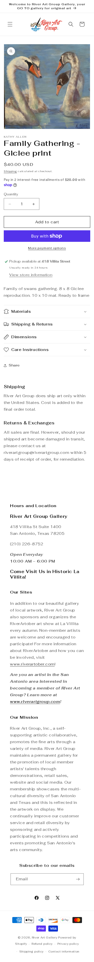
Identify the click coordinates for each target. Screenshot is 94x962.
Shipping (10, 171)
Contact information (63, 951)
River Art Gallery (44, 937)
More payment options (47, 248)
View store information (30, 275)
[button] (10, 24)
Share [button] (14, 365)
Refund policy (42, 944)
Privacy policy (68, 944)
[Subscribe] (77, 879)
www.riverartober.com (32, 664)
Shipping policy (31, 951)
